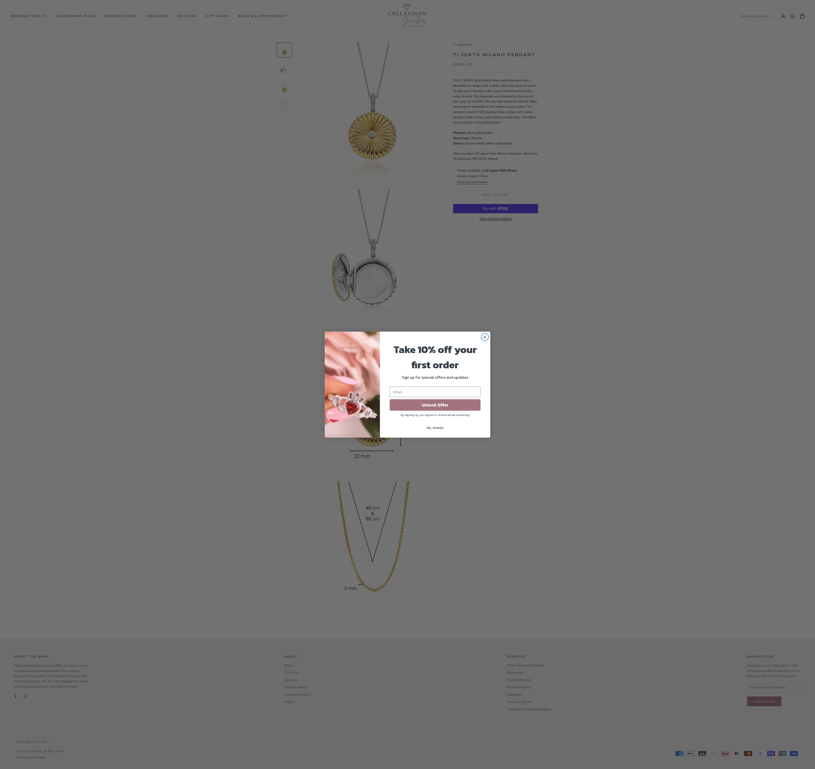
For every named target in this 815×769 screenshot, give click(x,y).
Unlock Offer (435, 405)
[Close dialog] (485, 337)
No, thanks (435, 427)
